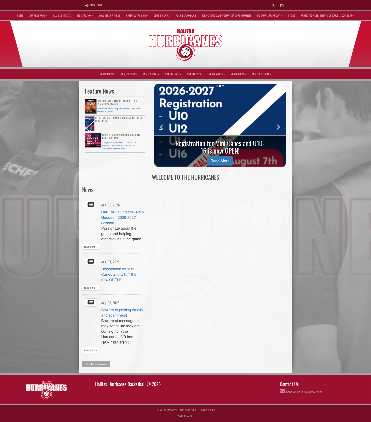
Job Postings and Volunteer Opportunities (226, 15)
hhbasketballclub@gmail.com (304, 392)
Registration (84, 15)
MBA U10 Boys (107, 74)
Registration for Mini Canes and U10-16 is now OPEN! (119, 274)
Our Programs (37, 15)
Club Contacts (62, 15)
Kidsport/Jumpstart (268, 15)
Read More (220, 160)
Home (20, 15)
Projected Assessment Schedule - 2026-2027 (326, 15)
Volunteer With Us (109, 15)
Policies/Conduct (185, 15)
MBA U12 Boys (150, 74)
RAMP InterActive (166, 410)
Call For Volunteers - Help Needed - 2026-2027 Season (122, 217)
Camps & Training (136, 15)
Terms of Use (188, 410)
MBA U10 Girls (128, 74)
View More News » (96, 364)
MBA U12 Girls (172, 74)
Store (291, 15)
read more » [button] (90, 246)
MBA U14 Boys (194, 74)
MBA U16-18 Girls (261, 74)
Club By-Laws (162, 15)
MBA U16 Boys (238, 74)
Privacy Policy (207, 410)
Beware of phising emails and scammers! (122, 312)
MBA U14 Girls (216, 74)
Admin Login (185, 415)
